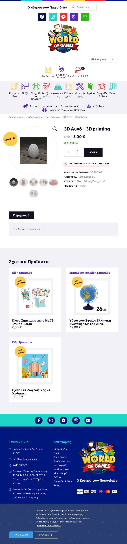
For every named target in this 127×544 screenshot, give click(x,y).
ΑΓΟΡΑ (93, 152)
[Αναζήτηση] (73, 7)
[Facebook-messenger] (63, 17)
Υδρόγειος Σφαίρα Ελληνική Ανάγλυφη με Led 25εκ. (90, 322)
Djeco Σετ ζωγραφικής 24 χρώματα (31, 391)
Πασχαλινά (98, 181)
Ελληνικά (100, 59)
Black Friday (84, 181)
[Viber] (74, 17)
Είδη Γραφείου (52, 116)
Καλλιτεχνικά (34, 116)
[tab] (21, 215)
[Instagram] (53, 17)
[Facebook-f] (39, 420)
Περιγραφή (21, 215)
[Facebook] (42, 17)
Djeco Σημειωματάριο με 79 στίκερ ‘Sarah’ (33, 322)
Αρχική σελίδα (16, 116)
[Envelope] (85, 17)
